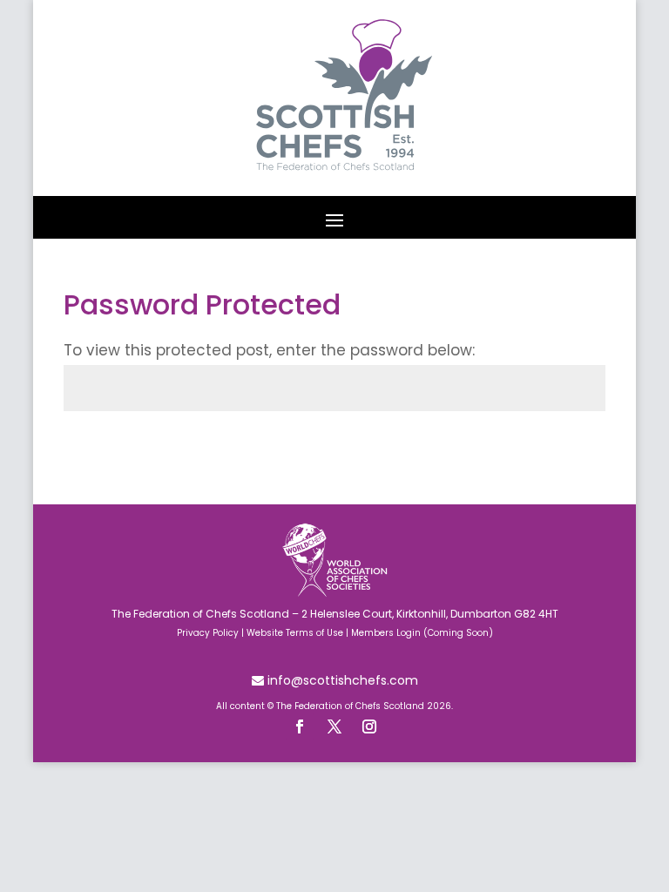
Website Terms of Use (295, 632)
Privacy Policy (208, 632)
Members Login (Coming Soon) (422, 632)
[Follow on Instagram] (369, 726)
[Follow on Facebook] (300, 726)
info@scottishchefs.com (341, 680)
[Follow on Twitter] (334, 726)
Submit (571, 446)
